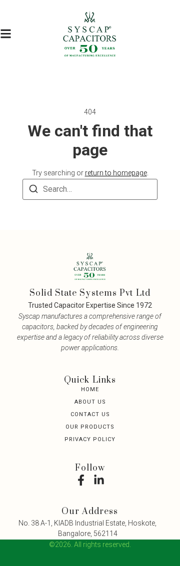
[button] (6, 34)
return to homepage (116, 173)
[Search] (33, 190)
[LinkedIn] (99, 480)
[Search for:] (90, 189)
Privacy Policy (90, 439)
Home (90, 389)
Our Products (90, 427)
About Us (90, 402)
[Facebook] (81, 480)
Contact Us (90, 414)
